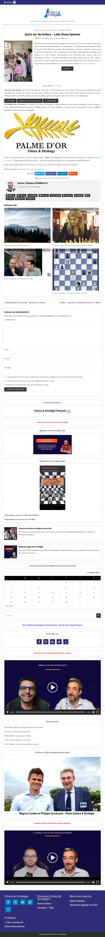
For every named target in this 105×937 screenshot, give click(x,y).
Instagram (56, 195)
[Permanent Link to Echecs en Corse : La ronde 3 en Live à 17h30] (75, 270)
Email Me (31, 198)
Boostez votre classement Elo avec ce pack (52, 653)
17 (94, 592)
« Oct (6, 606)
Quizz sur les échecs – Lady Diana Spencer (52, 34)
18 (11, 597)
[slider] (50, 712)
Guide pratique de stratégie (30, 546)
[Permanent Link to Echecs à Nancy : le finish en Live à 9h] (27, 262)
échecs (45, 178)
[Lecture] (7, 712)
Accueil (37, 30)
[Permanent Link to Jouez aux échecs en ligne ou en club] (10, 533)
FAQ (51, 907)
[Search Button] (14, 2)
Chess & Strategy (88, 63)
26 (25, 602)
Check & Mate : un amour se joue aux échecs (21, 744)
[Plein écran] (97, 712)
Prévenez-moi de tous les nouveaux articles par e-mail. (27, 385)
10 (94, 587)
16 (80, 592)
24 (94, 597)
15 (66, 592)
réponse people (64, 178)
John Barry (58, 86)
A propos (42, 907)
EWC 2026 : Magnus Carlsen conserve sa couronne (23, 727)
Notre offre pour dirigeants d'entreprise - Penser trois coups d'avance (52, 625)
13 (39, 592)
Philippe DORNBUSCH (45, 38)
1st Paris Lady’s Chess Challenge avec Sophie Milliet (72, 245)
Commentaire (10, 320)
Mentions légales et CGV (83, 904)
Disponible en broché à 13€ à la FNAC (20, 519)
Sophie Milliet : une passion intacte (17, 736)
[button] (52, 687)
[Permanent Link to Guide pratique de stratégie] (10, 551)
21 (52, 597)
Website (11, 195)
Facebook (51, 173)
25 (11, 602)
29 (66, 602)
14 (52, 592)
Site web (7, 367)
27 (39, 602)
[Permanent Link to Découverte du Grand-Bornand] (27, 225)
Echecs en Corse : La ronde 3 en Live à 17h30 (69, 293)
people (51, 178)
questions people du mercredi (33, 169)
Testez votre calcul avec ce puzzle (17, 740)
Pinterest (68, 195)
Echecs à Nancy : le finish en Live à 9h (18, 279)
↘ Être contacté (13, 922)
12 (25, 592)
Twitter (41, 173)
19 (25, 597)
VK (88, 195)
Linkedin (63, 173)
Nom (6, 349)
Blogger (21, 198)
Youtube (45, 195)
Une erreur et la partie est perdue (17, 731)
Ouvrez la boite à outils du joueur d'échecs (52, 823)
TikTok (10, 198)
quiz (56, 178)
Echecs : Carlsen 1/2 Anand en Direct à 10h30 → (81, 302)
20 (39, 597)
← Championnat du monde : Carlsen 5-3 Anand (24, 302)
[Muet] (93, 712)
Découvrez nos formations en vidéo (52, 422)
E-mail (7, 358)
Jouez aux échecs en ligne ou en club (34, 528)
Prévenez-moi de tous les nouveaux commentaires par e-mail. (30, 381)
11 (11, 592)
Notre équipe (77, 900)
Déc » (11, 606)
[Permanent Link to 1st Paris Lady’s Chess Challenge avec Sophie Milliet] (75, 225)
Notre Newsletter (14, 926)
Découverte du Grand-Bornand (16, 245)
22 (66, 597)
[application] (52, 687)
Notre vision (44, 903)
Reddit (74, 173)
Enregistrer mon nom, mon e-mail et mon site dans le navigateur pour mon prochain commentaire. (45, 377)
